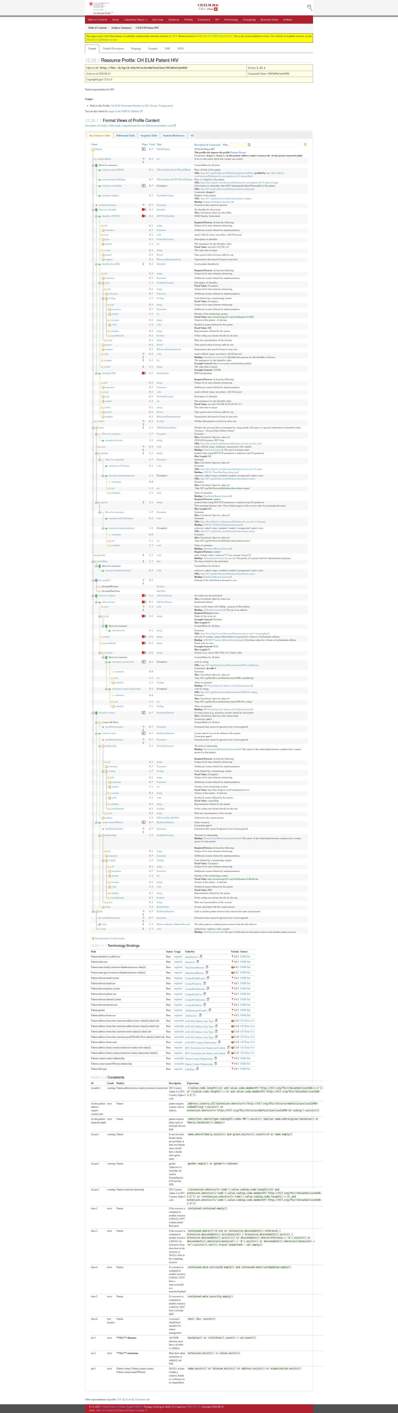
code (159, 234)
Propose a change (135, 1410)
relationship (110, 746)
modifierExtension (107, 205)
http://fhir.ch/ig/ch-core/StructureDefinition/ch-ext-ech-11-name (231, 469)
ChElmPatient (163, 149)
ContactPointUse (193, 983)
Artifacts (287, 19)
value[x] (116, 492)
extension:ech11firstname (121, 518)
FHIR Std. (245, 956)
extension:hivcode (114, 440)
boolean (160, 335)
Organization (173, 259)
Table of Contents (97, 19)
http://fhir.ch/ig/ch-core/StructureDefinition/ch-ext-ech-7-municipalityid (235, 633)
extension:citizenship (112, 185)
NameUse (208, 450)
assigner (109, 259)
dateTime (161, 591)
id (106, 225)
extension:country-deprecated (126, 689)
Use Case (157, 19)
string (159, 225)
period (108, 255)
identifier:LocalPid (111, 264)
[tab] (100, 135)
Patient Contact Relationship (199, 1058)
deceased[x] (104, 580)
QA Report (120, 1410)
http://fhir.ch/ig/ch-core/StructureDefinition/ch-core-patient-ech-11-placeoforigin (239, 182)
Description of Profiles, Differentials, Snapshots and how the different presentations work (129, 125)
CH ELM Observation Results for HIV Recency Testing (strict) (142, 105)
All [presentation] (192, 135)
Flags (144, 144)
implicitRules (105, 159)
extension (109, 230)
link (100, 911)
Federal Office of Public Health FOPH (121, 1406)
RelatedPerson (182, 924)
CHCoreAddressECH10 (168, 817)
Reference (161, 259)
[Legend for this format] (305, 144)
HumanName (163, 907)
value (107, 250)
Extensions (204, 19)
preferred (228, 202)
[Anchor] (182, 60)
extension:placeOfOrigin (113, 179)
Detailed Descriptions (113, 48)
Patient (98, 149)
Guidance (173, 19)
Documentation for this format (109, 938)
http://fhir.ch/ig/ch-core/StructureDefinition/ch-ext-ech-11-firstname (233, 521)
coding (112, 298)
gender (102, 555)
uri (158, 159)
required (221, 357)
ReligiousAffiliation (213, 202)
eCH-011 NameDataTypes (216, 472)
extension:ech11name (119, 465)
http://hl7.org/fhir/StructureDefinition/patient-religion (226, 198)
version (115, 320)
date (159, 561)
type (107, 239)
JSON (180, 48)
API (217, 19)
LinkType (208, 932)
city (107, 616)
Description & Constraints (207, 144)
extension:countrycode (123, 662)
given (104, 502)
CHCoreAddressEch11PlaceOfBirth (174, 169)
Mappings (136, 48)
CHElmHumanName (166, 427)
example (239, 640)
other (104, 924)
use (106, 234)
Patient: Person (238, 152)
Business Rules (269, 19)
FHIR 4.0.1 (191, 1406)
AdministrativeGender (214, 558)
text (110, 340)
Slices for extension (111, 434)
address (108, 817)
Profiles (188, 19)
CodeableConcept (165, 195)
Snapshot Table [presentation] (149, 135)
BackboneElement (165, 712)
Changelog (249, 19)
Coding (160, 298)
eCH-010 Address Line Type (199, 1021)
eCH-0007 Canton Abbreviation (219, 640)
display (115, 331)
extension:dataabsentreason (122, 475)
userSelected (118, 335)
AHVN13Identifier (166, 216)
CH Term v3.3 (247, 1020)
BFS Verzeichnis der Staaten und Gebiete (223, 685)
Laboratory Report (134, 19)
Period (160, 255)
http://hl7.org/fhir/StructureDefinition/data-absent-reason (228, 478)
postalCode (110, 643)
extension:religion (110, 195)
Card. (152, 144)
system (108, 244)
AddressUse (209, 610)
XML (167, 48)
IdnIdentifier (163, 373)
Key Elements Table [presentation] (99, 135)
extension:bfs (118, 630)
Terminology (231, 19)
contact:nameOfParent (112, 822)
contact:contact (109, 733)
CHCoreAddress (164, 595)
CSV (119, 1399)
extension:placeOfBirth (113, 169)
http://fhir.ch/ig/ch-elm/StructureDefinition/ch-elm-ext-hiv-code (231, 443)
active (101, 421)
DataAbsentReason (212, 496)
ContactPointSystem (195, 978)
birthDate (103, 561)
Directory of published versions (101, 39)
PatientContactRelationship (216, 749)
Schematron (141, 1399)
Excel (128, 1399)
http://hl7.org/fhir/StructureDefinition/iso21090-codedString (229, 665)
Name (94, 144)
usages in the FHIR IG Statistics (124, 111)
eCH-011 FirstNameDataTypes (218, 524)
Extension (161, 205)
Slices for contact (107, 712)
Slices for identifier (107, 209)
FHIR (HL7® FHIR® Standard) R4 (214, 36)
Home (115, 19)
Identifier (161, 209)
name (101, 427)
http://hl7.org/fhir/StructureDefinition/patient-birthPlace (227, 173)
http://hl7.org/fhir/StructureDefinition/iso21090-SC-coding (229, 692)
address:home (108, 602)
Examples (153, 48)
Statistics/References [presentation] (173, 135)
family (105, 453)
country (109, 652)
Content (92, 48)
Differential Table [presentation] (125, 135)
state (107, 636)
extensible (235, 749)
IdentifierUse (210, 357)
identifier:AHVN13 (111, 216)
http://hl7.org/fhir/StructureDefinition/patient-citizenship (228, 189)
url (113, 488)
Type (159, 144)
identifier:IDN (108, 373)
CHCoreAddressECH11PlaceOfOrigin (175, 179)
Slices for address (107, 595)
